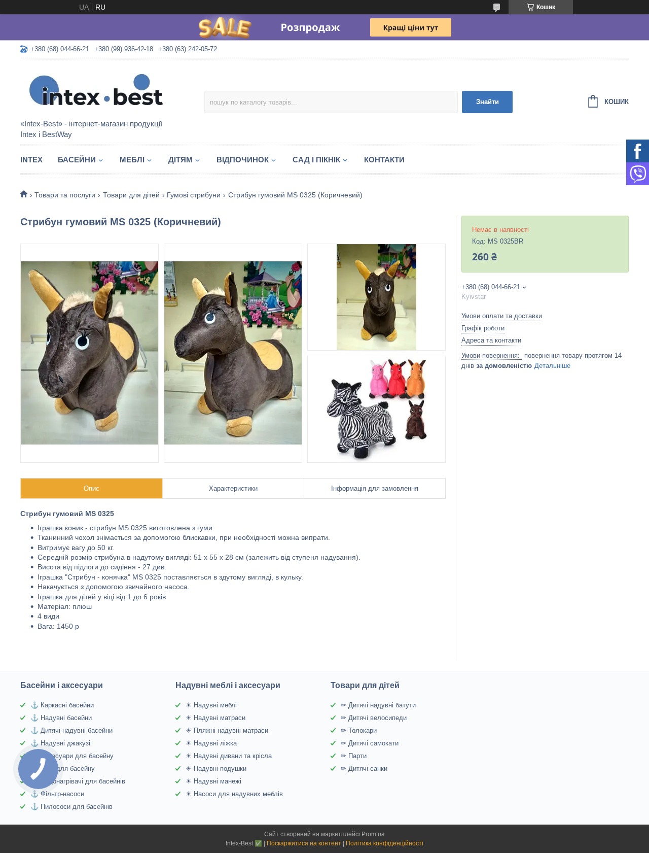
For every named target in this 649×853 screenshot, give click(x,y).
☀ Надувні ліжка (211, 743)
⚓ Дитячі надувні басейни (71, 730)
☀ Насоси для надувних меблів (234, 794)
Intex (31, 159)
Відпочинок (243, 159)
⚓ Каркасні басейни (62, 705)
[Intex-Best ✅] (109, 89)
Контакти (384, 159)
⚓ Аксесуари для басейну (72, 756)
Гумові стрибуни (194, 195)
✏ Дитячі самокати (370, 743)
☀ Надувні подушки (216, 768)
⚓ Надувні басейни (61, 718)
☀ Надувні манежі (213, 781)
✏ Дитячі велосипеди (374, 718)
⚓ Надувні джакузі (60, 743)
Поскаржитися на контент (304, 843)
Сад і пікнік (316, 159)
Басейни (77, 159)
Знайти (487, 102)
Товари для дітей (131, 195)
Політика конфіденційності (384, 843)
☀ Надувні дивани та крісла (229, 756)
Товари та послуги (64, 195)
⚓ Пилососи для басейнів (71, 806)
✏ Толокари (359, 730)
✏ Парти (354, 756)
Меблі (132, 159)
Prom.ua (373, 834)
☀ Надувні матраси (215, 718)
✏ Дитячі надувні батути (378, 705)
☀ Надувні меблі (211, 705)
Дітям (180, 159)
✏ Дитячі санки (364, 768)
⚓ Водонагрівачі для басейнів (77, 781)
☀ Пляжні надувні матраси (227, 730)
